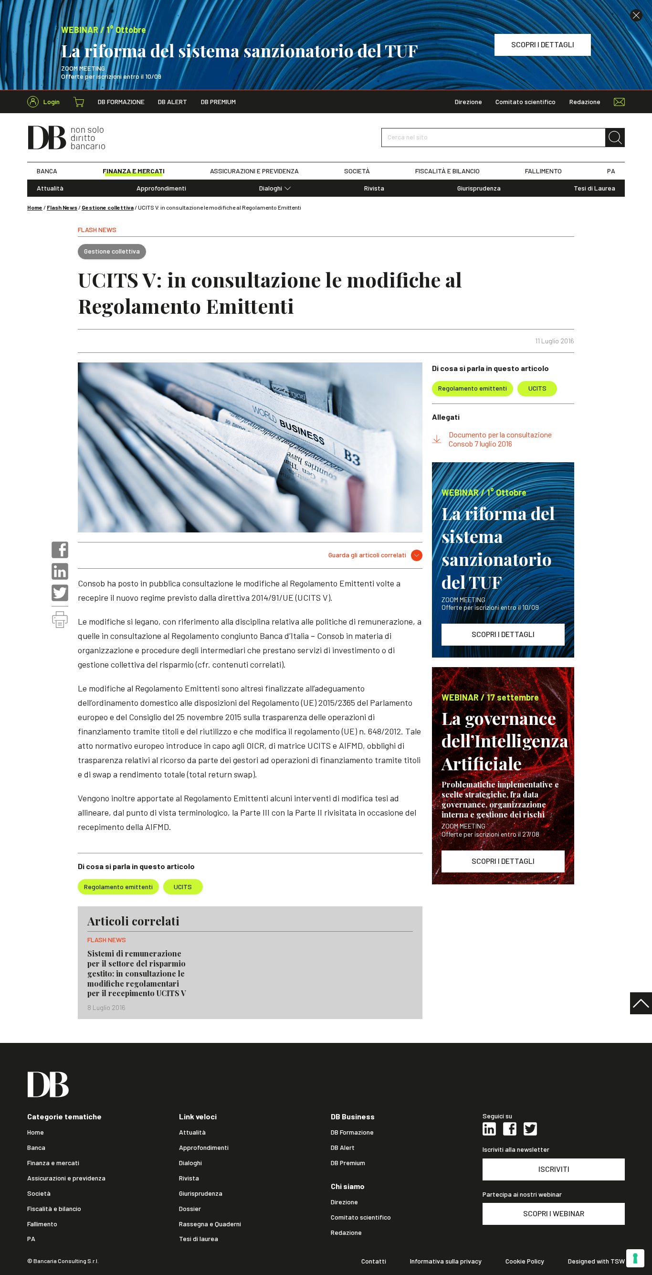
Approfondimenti (161, 188)
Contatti (373, 1261)
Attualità (50, 188)
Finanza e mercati (53, 1163)
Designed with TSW (596, 1261)
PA (611, 171)
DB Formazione (121, 102)
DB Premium (218, 102)
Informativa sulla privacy (446, 1261)
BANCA (47, 171)
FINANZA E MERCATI (134, 171)
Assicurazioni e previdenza (66, 1178)
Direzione (468, 102)
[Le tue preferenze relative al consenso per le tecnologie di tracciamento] (635, 1258)
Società (39, 1193)
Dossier (190, 1208)
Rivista (374, 188)
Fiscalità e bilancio (54, 1208)
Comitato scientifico (525, 102)
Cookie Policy (524, 1261)
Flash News (62, 207)
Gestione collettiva (108, 207)
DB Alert (172, 102)
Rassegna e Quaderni (210, 1224)
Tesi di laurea (198, 1239)
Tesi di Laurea (594, 188)
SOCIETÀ (357, 171)
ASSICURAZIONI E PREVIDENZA (254, 171)
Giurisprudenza (479, 188)
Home (34, 207)
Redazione (584, 102)
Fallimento (42, 1224)
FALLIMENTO (543, 171)
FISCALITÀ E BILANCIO (447, 171)
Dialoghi (270, 188)
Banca (36, 1147)
